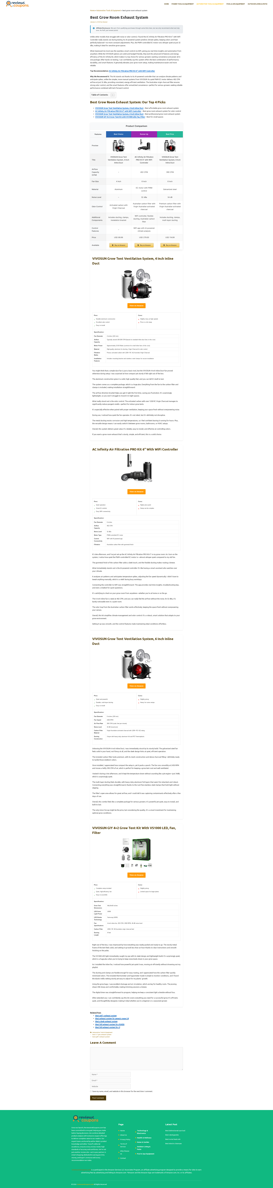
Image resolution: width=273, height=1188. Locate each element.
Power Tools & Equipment (183, 4)
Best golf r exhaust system (106, 1016)
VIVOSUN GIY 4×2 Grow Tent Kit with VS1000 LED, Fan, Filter (120, 117)
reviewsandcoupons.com (81, 1170)
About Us (123, 1135)
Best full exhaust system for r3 (107, 1027)
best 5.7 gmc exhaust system (101, 1034)
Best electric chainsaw (173, 1143)
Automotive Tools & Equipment (210, 4)
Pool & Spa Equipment (236, 4)
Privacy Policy (125, 1139)
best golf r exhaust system (101, 1037)
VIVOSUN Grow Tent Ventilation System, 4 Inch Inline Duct (119, 108)
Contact (123, 1158)
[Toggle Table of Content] (111, 95)
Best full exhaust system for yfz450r (109, 1024)
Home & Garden (143, 1142)
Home (166, 4)
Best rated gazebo (172, 1135)
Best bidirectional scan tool (175, 1130)
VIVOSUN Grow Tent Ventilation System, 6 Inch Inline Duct (119, 114)
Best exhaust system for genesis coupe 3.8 (112, 1018)
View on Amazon (136, 306)
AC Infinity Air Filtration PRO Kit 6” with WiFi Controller (132, 71)
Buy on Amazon (119, 245)
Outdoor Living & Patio (257, 4)
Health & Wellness (144, 1138)
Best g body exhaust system (106, 1021)
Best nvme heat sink (172, 1139)
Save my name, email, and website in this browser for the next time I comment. (122, 1091)
